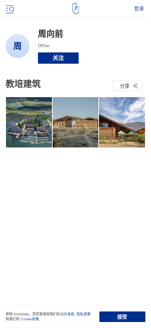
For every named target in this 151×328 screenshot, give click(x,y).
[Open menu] (9, 8)
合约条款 (67, 314)
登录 (139, 8)
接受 (122, 317)
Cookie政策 (30, 319)
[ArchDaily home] (75, 8)
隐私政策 (84, 314)
